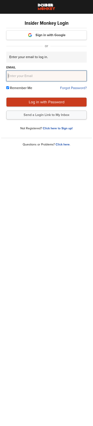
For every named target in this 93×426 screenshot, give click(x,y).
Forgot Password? (73, 87)
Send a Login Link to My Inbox (46, 114)
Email (11, 67)
